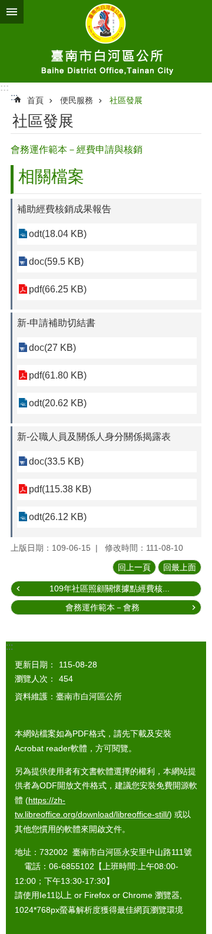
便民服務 (76, 100)
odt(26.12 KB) (58, 517)
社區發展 (126, 100)
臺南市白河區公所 (106, 41)
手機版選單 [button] (12, 12)
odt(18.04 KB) (58, 234)
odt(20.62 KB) (58, 403)
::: (4, 88)
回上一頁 (134, 567)
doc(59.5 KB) (56, 261)
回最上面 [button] (179, 567)
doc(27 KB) (52, 348)
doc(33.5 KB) (56, 461)
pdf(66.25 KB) (58, 289)
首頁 (35, 100)
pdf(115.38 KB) (60, 489)
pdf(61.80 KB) (58, 375)
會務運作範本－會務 (102, 607)
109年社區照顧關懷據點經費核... (109, 588)
